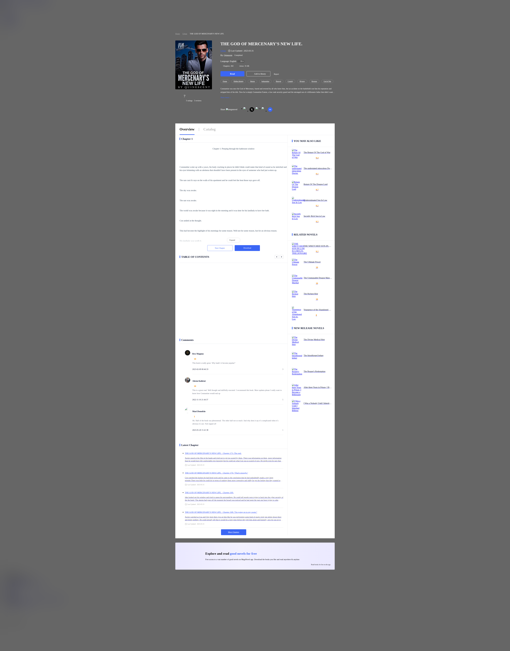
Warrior (252, 81)
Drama (225, 81)
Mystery (302, 81)
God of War (327, 81)
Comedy (290, 81)
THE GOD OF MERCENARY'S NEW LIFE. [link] (207, 34)
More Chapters (233, 532)
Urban (184, 34)
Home (177, 34)
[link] (177, 34)
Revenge (314, 81)
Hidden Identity (238, 81)
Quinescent (228, 55)
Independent (265, 81)
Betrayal (278, 81)
